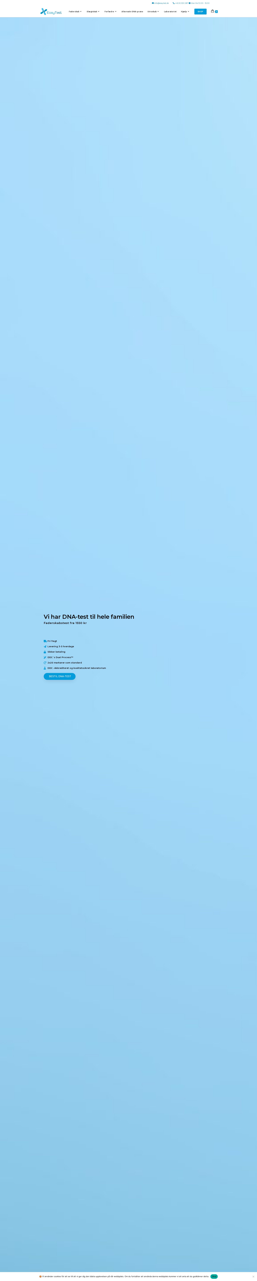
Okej (214, 1276)
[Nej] (253, 1276)
